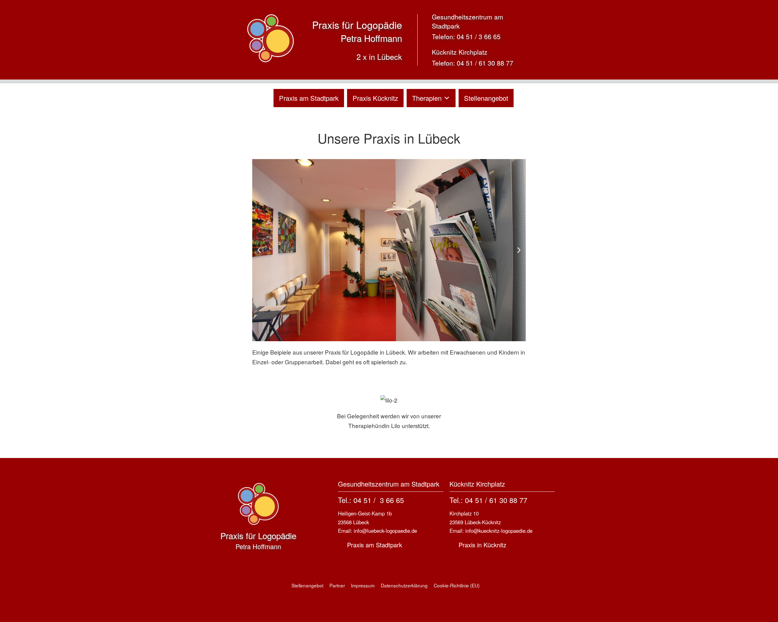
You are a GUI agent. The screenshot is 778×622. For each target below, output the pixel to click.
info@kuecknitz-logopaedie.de (498, 530)
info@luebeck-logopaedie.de (385, 530)
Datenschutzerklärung (404, 585)
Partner (337, 585)
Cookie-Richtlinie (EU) (457, 585)
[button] (259, 250)
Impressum (363, 585)
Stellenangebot (486, 98)
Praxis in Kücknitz (482, 544)
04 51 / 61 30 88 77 (485, 62)
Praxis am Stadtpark (309, 98)
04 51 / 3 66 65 (479, 36)
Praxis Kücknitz (375, 98)
